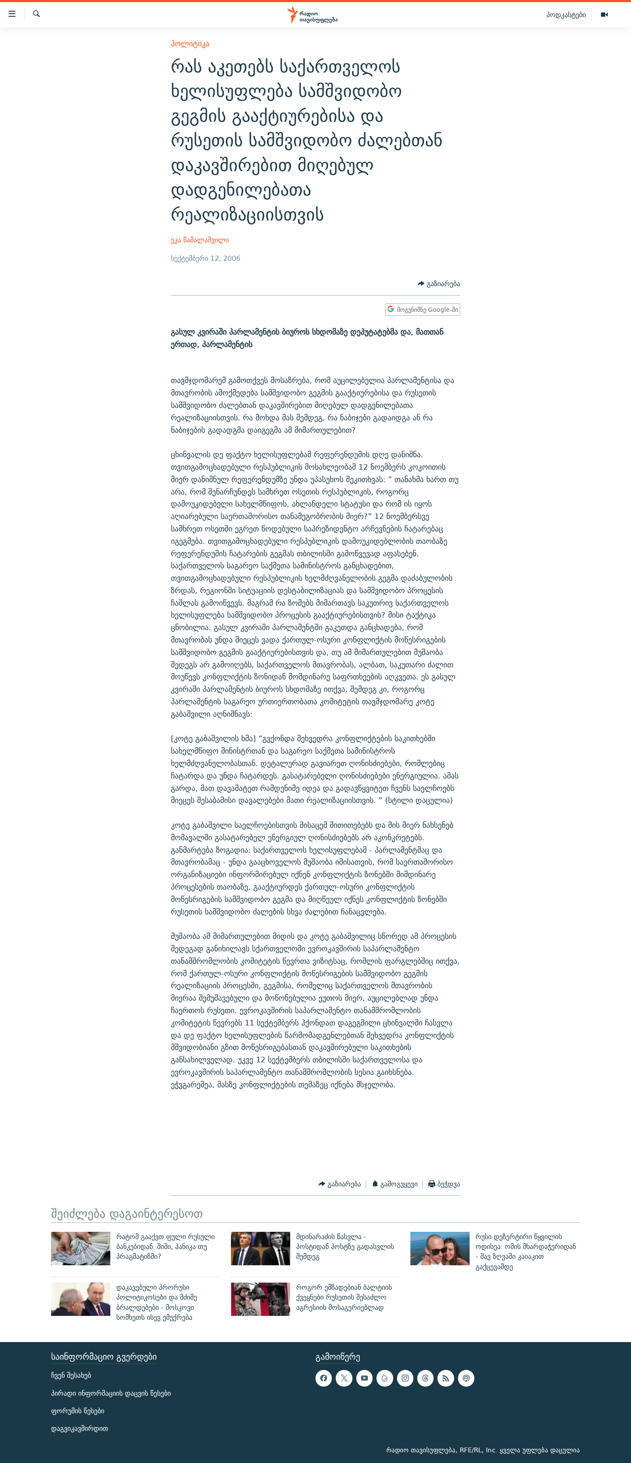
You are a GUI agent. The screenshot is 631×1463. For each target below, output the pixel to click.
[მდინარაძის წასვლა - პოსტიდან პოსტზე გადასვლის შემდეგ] (260, 1248)
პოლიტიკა (190, 43)
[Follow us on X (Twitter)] (344, 1378)
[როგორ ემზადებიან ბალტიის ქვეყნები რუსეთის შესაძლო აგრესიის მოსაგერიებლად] (260, 1299)
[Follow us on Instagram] (405, 1378)
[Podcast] (466, 1378)
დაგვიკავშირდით (79, 1428)
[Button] (439, 284)
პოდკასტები (566, 15)
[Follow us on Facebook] (324, 1378)
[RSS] (445, 1378)
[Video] (604, 15)
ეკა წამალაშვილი (200, 240)
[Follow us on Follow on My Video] (384, 1378)
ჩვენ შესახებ (71, 1375)
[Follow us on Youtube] (364, 1378)
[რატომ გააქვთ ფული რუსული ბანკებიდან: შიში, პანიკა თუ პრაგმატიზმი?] (80, 1248)
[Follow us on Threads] (425, 1378)
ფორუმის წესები (77, 1411)
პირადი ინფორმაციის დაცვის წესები (111, 1393)
